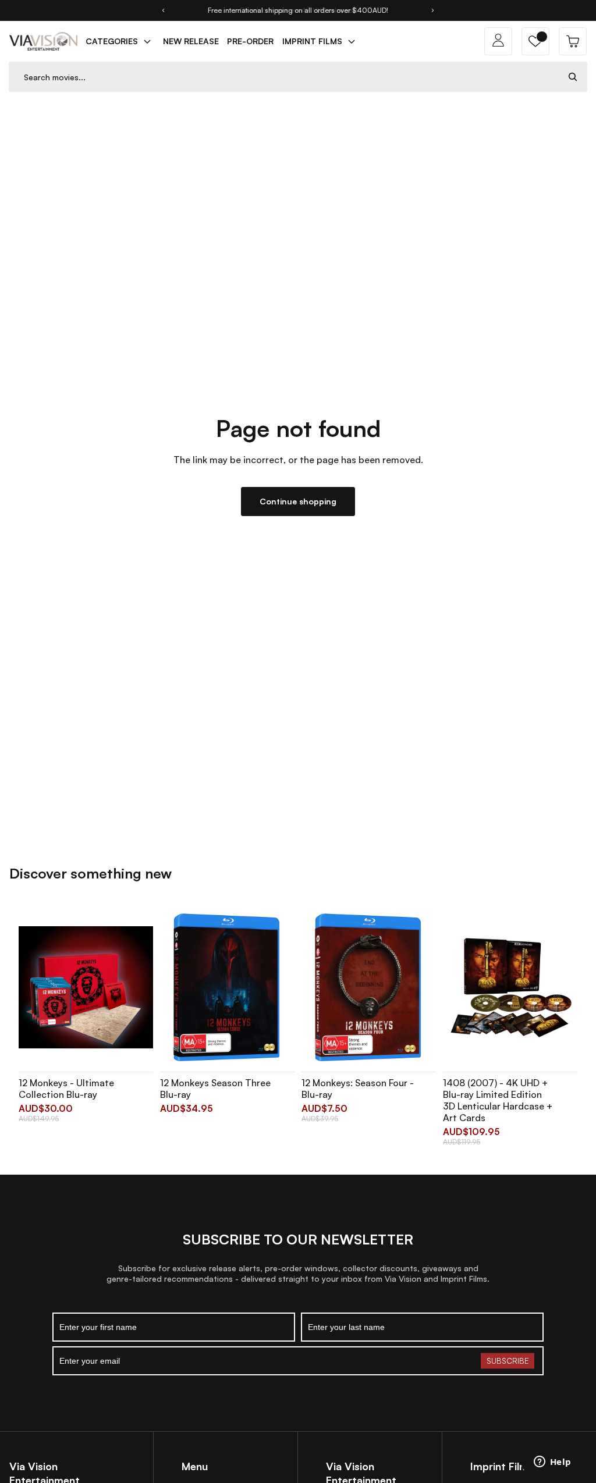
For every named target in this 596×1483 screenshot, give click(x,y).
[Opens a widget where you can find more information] (552, 1462)
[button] (535, 41)
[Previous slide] (162, 10)
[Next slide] (433, 10)
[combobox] (284, 77)
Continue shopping (298, 501)
